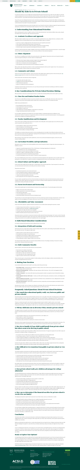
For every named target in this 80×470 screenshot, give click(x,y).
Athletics (46, 5)
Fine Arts (53, 5)
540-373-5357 (32, 456)
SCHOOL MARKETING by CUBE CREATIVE (66, 464)
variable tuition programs (34, 208)
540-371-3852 (44, 456)
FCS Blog (68, 453)
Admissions (31, 5)
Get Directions (67, 451)
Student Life (59, 5)
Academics (39, 5)
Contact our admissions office (20, 445)
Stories (66, 5)
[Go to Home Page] (16, 5)
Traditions (18, 81)
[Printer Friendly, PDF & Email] (67, 450)
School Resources (67, 452)
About (25, 5)
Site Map (68, 455)
